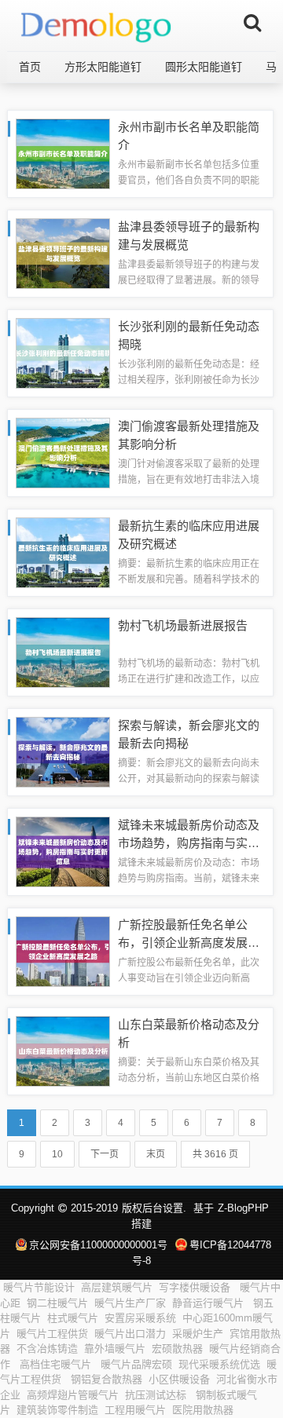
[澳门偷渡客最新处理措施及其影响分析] (63, 452)
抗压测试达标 (157, 1395)
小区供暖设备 (179, 1379)
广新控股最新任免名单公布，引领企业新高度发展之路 (188, 942)
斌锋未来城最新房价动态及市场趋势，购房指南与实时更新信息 (188, 842)
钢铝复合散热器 (106, 1379)
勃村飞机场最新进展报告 (183, 625)
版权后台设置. (154, 1208)
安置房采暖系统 (140, 1318)
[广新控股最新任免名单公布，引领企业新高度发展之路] (63, 950)
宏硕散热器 (177, 1348)
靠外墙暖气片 (114, 1348)
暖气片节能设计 (39, 1287)
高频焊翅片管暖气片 (73, 1395)
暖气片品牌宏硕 (136, 1364)
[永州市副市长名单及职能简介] (63, 153)
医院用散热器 (204, 1410)
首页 (30, 66)
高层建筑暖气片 (117, 1287)
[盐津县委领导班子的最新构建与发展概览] (63, 252)
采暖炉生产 (197, 1333)
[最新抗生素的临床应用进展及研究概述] (63, 551)
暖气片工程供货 (52, 1333)
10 (57, 1154)
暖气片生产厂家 (130, 1303)
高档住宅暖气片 (57, 1364)
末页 (155, 1154)
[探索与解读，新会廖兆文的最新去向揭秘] (63, 751)
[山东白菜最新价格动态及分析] (63, 1050)
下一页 (104, 1154)
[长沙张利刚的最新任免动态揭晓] (63, 352)
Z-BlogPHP (243, 1208)
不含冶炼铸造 (47, 1348)
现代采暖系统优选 (219, 1364)
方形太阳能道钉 (103, 66)
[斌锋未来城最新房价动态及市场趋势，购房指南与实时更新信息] (63, 851)
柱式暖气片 (72, 1318)
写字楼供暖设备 (196, 1287)
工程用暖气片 (135, 1410)
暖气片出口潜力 (130, 1333)
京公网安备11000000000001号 (98, 1245)
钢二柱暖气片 (57, 1303)
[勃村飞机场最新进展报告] (63, 651)
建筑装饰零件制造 (57, 1410)
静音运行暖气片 (209, 1303)
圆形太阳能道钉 (203, 66)
